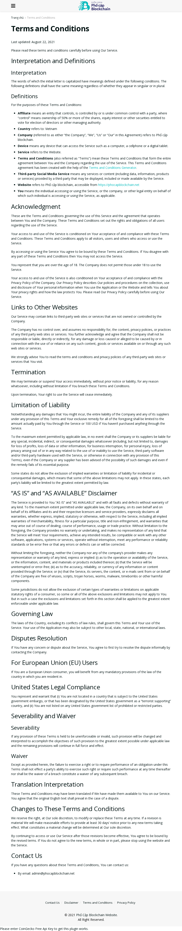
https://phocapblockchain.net (118, 185)
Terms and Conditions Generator (112, 167)
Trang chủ (17, 18)
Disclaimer (71, 903)
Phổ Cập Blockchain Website (96, 915)
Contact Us (52, 903)
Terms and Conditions (41, 18)
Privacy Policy (126, 903)
